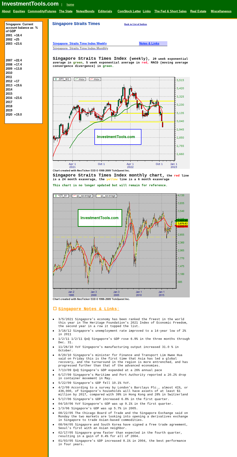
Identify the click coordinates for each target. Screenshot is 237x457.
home (70, 4)
